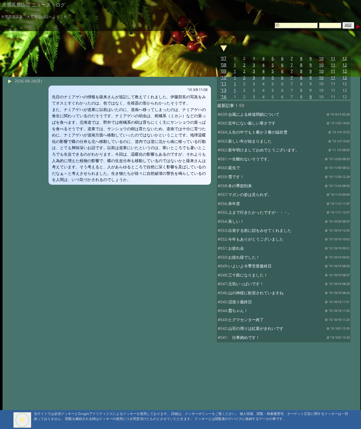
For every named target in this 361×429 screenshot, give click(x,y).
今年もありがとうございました (255, 239)
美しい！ (236, 221)
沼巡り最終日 (240, 301)
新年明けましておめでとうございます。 (263, 150)
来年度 (234, 203)
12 (344, 58)
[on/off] (223, 48)
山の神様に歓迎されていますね (255, 292)
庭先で (234, 167)
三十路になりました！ (248, 275)
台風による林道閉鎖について (253, 114)
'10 (223, 77)
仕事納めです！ (244, 337)
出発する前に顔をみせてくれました (259, 230)
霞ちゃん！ (238, 310)
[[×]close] (22, 420)
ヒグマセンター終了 (246, 319)
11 (333, 58)
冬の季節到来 (240, 185)
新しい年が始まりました (250, 141)
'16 (223, 97)
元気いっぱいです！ (246, 283)
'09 (223, 71)
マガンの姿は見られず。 (250, 194)
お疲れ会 (236, 248)
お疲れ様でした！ (244, 257)
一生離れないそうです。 (250, 159)
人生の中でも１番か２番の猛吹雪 (257, 132)
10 (321, 58)
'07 (223, 58)
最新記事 (225, 105)
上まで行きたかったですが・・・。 (259, 212)
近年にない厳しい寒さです (252, 123)
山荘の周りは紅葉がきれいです (255, 328)
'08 (223, 65)
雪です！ (236, 176)
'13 (223, 90)
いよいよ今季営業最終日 (250, 266)
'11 (223, 84)
